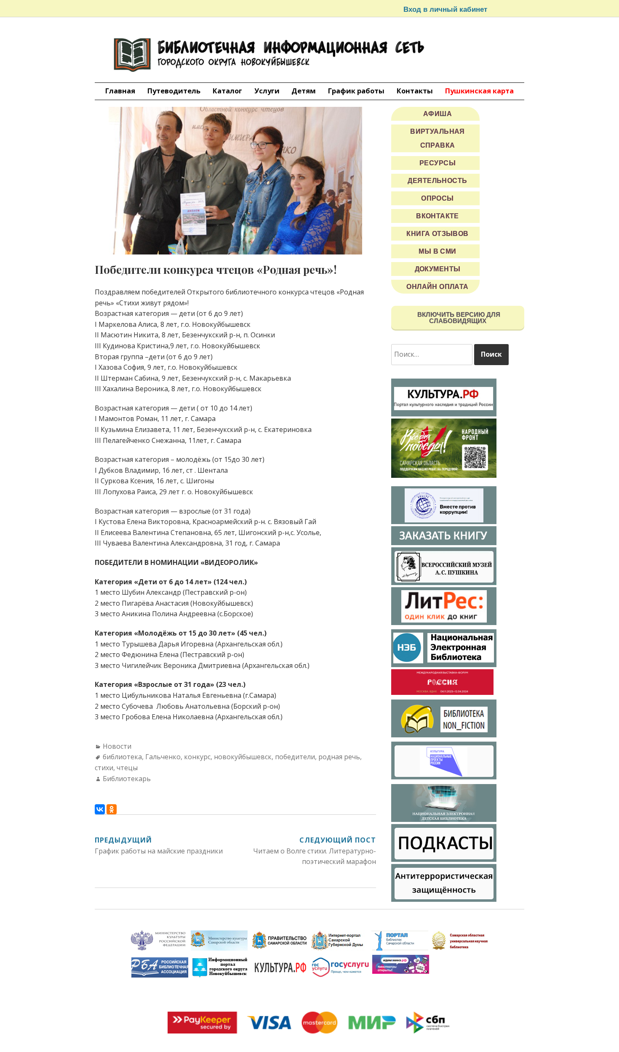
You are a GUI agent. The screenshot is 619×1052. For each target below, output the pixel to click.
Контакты (415, 90)
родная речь (339, 756)
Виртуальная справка (437, 138)
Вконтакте (437, 216)
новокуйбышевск (243, 756)
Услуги (267, 90)
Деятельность (437, 180)
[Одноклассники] (112, 809)
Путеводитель (173, 90)
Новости (117, 746)
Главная (120, 90)
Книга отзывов (437, 233)
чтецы (127, 767)
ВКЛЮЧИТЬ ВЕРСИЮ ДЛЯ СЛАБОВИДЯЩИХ (458, 317)
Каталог (227, 90)
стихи (104, 767)
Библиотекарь (127, 778)
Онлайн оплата (437, 286)
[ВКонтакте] (100, 809)
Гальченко (163, 756)
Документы (438, 269)
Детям (303, 90)
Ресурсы (437, 163)
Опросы (437, 198)
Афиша (437, 113)
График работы (356, 90)
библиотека (122, 756)
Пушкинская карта (479, 90)
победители (295, 756)
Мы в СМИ (437, 251)
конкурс (197, 756)
